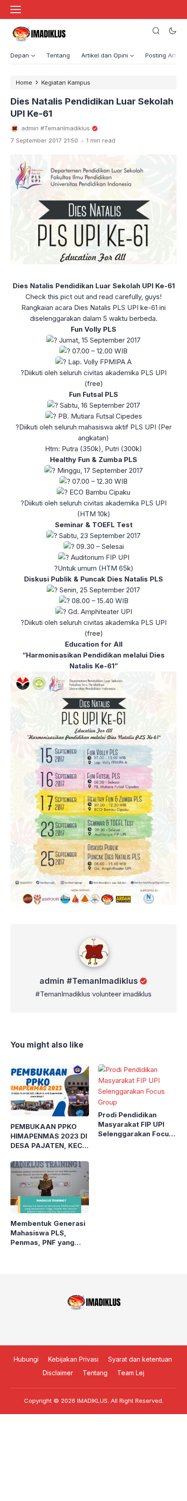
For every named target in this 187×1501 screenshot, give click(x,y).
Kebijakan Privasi (73, 1359)
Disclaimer (58, 1373)
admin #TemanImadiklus (88, 981)
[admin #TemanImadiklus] (93, 969)
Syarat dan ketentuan (140, 1359)
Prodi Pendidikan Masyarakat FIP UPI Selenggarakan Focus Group (135, 1124)
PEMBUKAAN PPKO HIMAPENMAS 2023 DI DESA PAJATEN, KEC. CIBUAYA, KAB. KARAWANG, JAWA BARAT (48, 1136)
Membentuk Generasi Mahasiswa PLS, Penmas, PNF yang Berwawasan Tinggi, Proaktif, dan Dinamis (47, 1233)
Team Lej (130, 1373)
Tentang (58, 55)
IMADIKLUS (92, 1400)
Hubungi (26, 1359)
